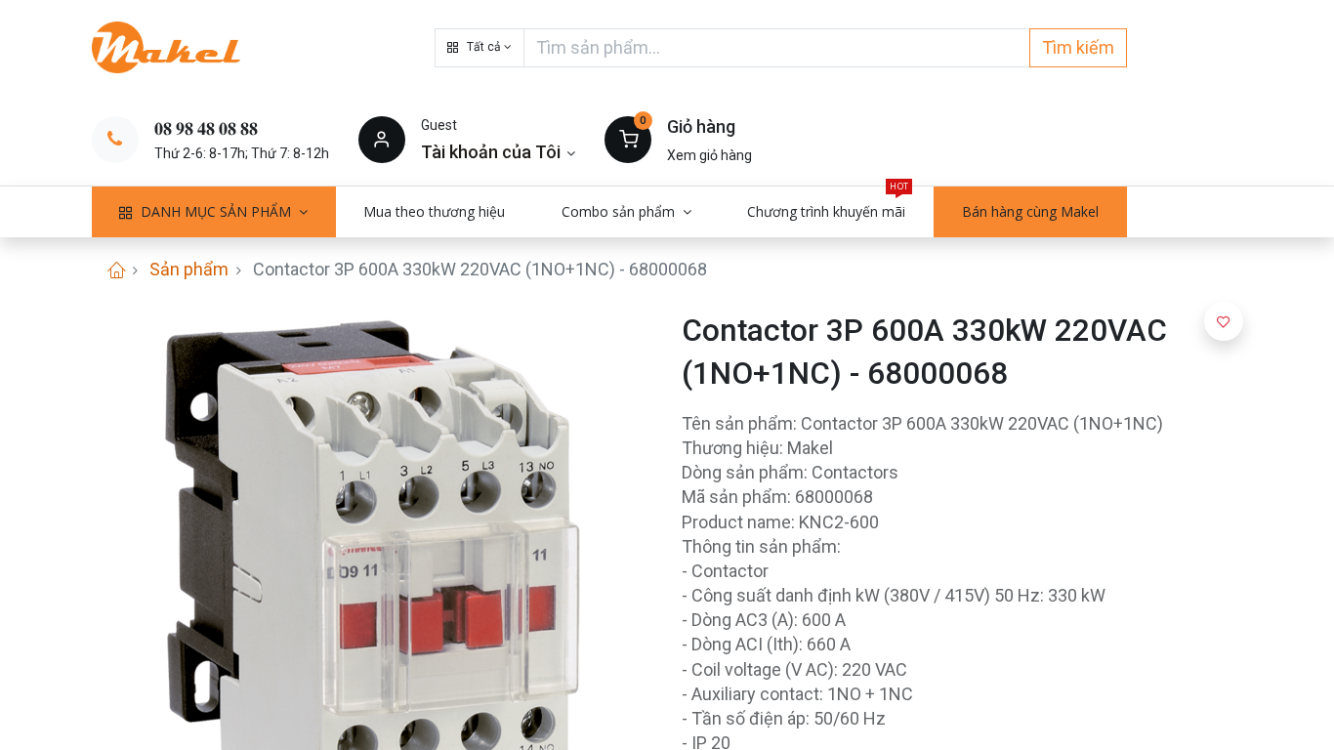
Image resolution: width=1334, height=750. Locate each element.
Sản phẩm (189, 269)
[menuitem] (435, 212)
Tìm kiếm (1078, 47)
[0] (627, 138)
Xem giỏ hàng (709, 155)
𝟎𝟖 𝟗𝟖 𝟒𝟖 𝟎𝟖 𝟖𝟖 (206, 128)
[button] (479, 47)
